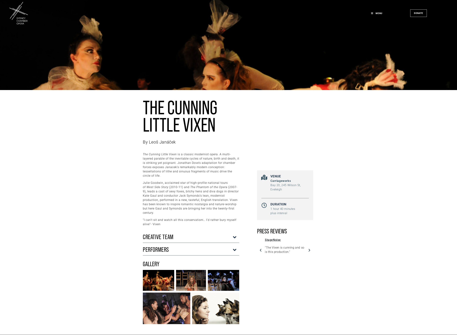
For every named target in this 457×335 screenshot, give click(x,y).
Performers (156, 249)
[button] (191, 237)
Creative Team (158, 237)
